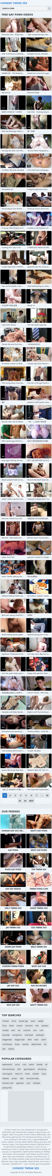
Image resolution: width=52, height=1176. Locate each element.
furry (4, 1025)
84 (25, 801)
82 (47, 795)
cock (41, 1030)
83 (20, 801)
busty (17, 1044)
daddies (5, 1078)
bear (36, 1039)
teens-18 (18, 1074)
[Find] (49, 8)
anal (13, 1030)
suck (28, 1083)
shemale (36, 1083)
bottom (11, 1049)
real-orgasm (7, 1074)
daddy (40, 1021)
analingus (40, 1035)
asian (33, 1021)
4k (46, 1064)
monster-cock (7, 1083)
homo (27, 1074)
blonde (39, 1064)
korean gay (23, 1021)
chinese (5, 1021)
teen (19, 1069)
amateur (44, 1025)
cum (35, 1030)
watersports (7, 1064)
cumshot (26, 1030)
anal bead (29, 1035)
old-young (42, 1069)
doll (3, 1049)
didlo (30, 1039)
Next (31, 801)
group (14, 1078)
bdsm (11, 1025)
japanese (20, 1083)
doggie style (20, 1039)
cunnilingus (7, 1044)
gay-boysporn (29, 1069)
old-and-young (8, 1069)
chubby (5, 1030)
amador (36, 1074)
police (31, 1064)
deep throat (36, 1044)
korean (19, 1025)
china (14, 1021)
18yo (21, 1078)
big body (6, 1035)
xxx (19, 1030)
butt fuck (29, 1025)
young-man (7, 1088)
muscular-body (32, 1078)
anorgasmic (17, 1035)
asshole (25, 1044)
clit (45, 1044)
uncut (17, 1064)
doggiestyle (7, 1039)
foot (37, 1025)
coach (43, 1039)
